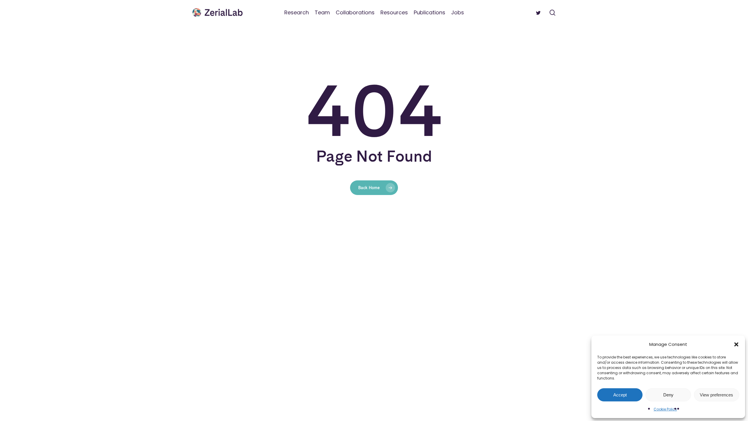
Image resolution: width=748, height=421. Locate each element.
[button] (736, 344)
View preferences (716, 394)
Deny (668, 394)
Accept (620, 394)
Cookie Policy (665, 409)
